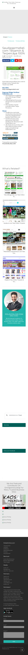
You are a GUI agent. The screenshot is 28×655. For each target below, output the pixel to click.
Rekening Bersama (8, 550)
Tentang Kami (7, 545)
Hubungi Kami (7, 553)
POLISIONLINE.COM (9, 143)
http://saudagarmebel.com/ (10, 89)
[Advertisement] (14, 21)
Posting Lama (11, 41)
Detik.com (6, 567)
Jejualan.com (7, 581)
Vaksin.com (6, 576)
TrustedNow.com (8, 582)
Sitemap (5, 551)
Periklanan (6, 548)
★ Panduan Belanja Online (10, 603)
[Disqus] (14, 350)
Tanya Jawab (7, 562)
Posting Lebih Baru (20, 41)
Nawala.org (6, 578)
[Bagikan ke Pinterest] (16, 60)
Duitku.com (6, 584)
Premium (10, 37)
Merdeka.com (7, 569)
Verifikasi (6, 547)
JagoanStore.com (8, 579)
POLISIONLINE (9, 56)
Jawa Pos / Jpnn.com (8, 570)
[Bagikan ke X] (12, 60)
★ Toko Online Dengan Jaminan (11, 605)
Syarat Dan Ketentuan (9, 559)
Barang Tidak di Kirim (9, 560)
